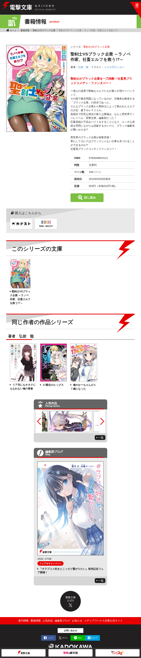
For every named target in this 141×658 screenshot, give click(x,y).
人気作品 (48, 620)
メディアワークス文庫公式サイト (103, 620)
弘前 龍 (83, 67)
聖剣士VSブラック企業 (44, 30)
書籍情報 (25, 30)
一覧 (101, 437)
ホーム (13, 30)
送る (80, 638)
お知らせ (77, 620)
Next (102, 421)
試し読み (90, 197)
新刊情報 (23, 620)
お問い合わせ (70, 630)
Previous (39, 421)
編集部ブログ (62, 620)
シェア (50, 638)
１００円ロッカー (114, 67)
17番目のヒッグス (53, 384)
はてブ (94, 638)
